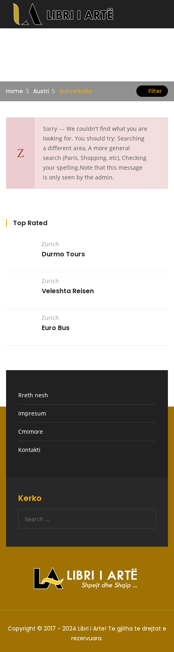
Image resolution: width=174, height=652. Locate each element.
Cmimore (30, 431)
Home (14, 91)
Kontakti (29, 450)
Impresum (32, 413)
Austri (41, 91)
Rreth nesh (33, 395)
